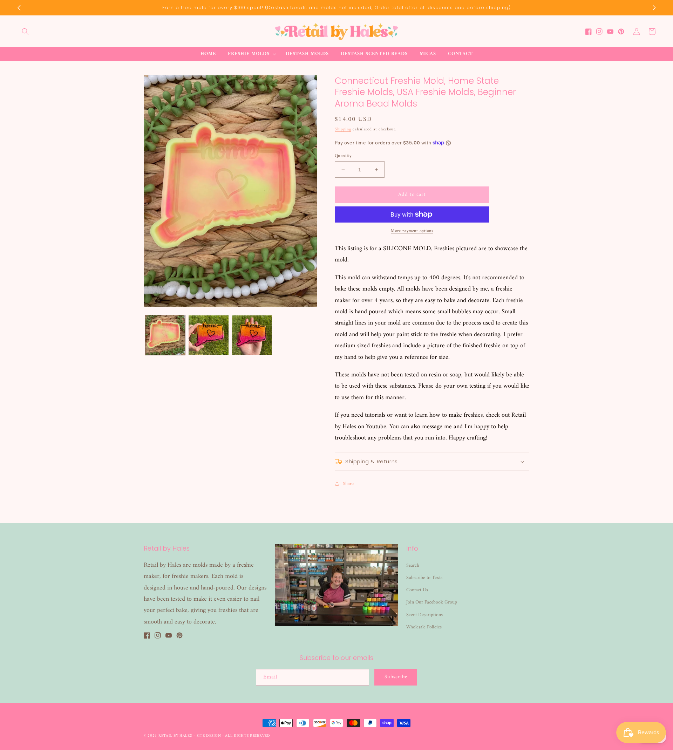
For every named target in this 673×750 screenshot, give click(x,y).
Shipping (343, 129)
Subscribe (396, 677)
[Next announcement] (654, 7)
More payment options (412, 231)
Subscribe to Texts (424, 577)
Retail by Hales (175, 735)
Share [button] (348, 483)
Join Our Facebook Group (431, 602)
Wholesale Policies (424, 627)
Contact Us (417, 590)
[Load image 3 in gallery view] (252, 335)
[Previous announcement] (19, 7)
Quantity (343, 155)
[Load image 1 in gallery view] (165, 335)
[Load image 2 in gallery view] (208, 335)
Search (412, 565)
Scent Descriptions (424, 615)
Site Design (209, 735)
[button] (25, 31)
